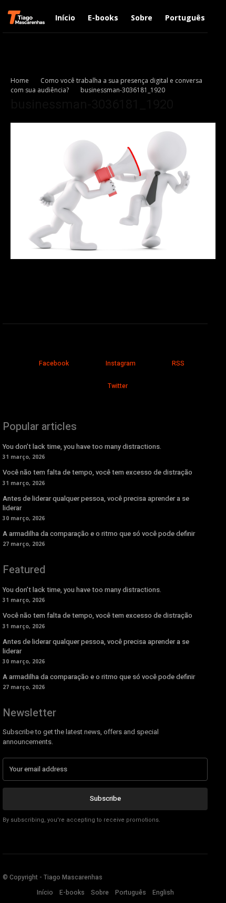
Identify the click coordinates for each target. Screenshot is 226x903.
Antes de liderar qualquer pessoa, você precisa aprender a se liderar (96, 503)
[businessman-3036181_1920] (113, 256)
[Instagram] (89, 364)
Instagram (121, 363)
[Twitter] (91, 386)
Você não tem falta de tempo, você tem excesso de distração (97, 472)
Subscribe (105, 798)
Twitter (118, 386)
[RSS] (156, 364)
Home (20, 80)
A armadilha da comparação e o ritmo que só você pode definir (99, 534)
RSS (178, 363)
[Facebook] (23, 364)
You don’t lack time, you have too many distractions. (82, 447)
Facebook (54, 363)
